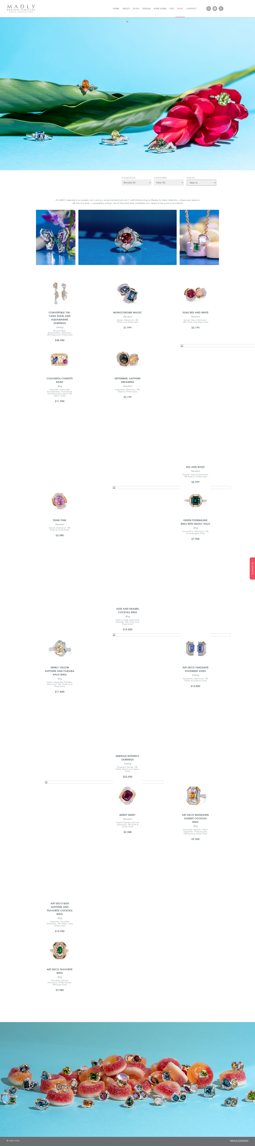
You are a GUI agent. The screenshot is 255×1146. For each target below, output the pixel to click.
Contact (192, 8)
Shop (180, 8)
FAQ (172, 8)
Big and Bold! (195, 466)
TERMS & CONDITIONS (239, 1141)
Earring (59, 327)
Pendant (127, 316)
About (126, 8)
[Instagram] (208, 8)
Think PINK (59, 520)
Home (116, 8)
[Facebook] (214, 8)
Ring (60, 386)
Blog (136, 8)
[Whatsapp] (221, 8)
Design (147, 8)
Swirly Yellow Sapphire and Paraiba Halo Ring (59, 671)
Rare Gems (160, 8)
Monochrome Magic (127, 312)
